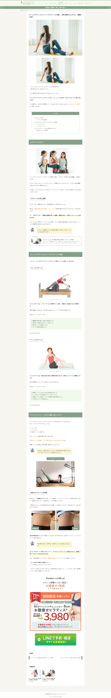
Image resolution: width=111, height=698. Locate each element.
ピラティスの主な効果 (42, 119)
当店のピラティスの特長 (42, 130)
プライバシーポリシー (61, 694)
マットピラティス (41, 126)
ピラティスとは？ (39, 117)
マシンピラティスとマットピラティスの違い (46, 122)
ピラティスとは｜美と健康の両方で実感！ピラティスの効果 (58, 239)
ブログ (31, 16)
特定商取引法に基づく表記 (51, 694)
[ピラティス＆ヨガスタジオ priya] (28, 3)
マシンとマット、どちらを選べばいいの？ (46, 128)
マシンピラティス (41, 124)
